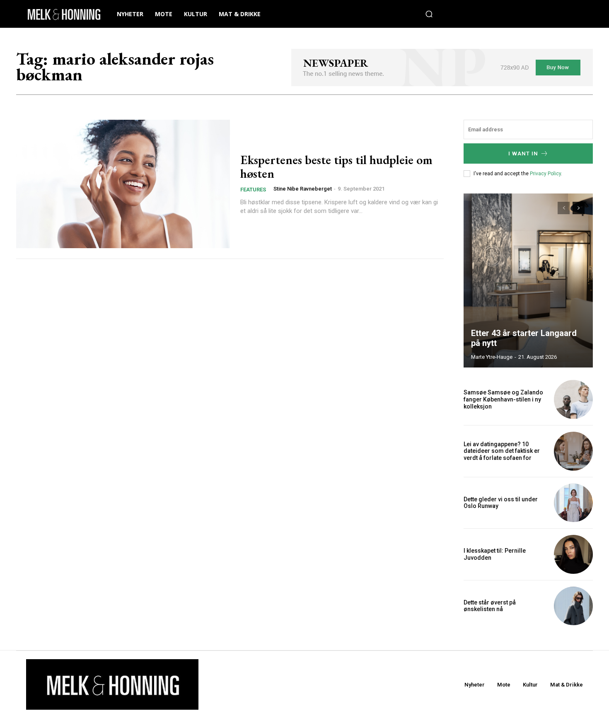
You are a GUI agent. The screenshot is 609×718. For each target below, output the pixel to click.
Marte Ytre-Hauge (491, 357)
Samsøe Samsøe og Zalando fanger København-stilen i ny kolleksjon (503, 399)
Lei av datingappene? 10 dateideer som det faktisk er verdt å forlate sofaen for (502, 451)
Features (253, 189)
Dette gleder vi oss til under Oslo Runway (501, 503)
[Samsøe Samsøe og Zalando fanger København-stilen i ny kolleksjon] (573, 399)
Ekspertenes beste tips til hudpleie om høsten (336, 166)
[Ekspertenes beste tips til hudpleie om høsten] (123, 184)
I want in (523, 153)
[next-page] (579, 208)
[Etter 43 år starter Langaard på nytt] (528, 280)
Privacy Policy (545, 173)
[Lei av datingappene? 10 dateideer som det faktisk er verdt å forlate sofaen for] (573, 451)
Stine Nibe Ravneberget (302, 189)
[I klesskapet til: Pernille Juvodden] (573, 554)
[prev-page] (564, 208)
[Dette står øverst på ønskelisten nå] (573, 606)
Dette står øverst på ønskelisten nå (490, 606)
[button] (429, 14)
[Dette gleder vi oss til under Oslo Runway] (573, 503)
